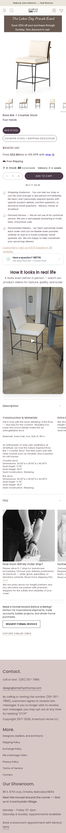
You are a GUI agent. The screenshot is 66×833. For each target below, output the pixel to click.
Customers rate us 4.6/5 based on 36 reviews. (27, 249)
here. (6, 827)
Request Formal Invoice (21, 624)
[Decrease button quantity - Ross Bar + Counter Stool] (7, 176)
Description (10, 406)
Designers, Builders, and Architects (23, 736)
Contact (8, 774)
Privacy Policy (11, 761)
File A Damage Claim (15, 755)
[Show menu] (4, 10)
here (5, 580)
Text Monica (46, 3)
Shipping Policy (11, 742)
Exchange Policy (12, 749)
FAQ (5, 500)
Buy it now (33, 185)
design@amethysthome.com (22, 688)
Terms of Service (13, 768)
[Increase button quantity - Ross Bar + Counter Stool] (19, 176)
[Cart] (61, 10)
